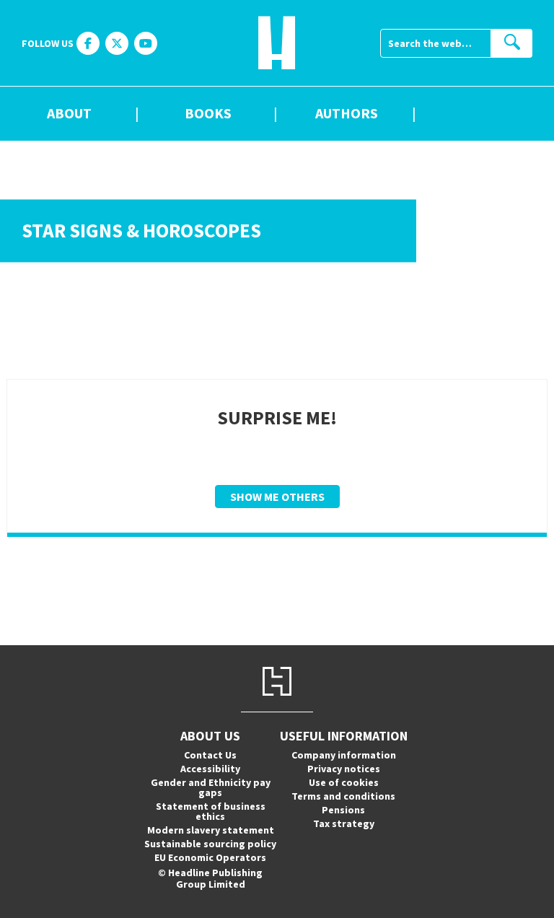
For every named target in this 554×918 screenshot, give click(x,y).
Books (208, 114)
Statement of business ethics (210, 811)
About (69, 114)
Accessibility (210, 768)
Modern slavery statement (210, 829)
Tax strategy (343, 823)
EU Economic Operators (210, 857)
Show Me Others (277, 496)
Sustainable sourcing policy (210, 843)
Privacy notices (343, 768)
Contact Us (210, 754)
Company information (343, 754)
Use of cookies (344, 782)
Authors (346, 114)
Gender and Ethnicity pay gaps (211, 787)
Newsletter (485, 114)
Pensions (343, 809)
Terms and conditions (343, 796)
